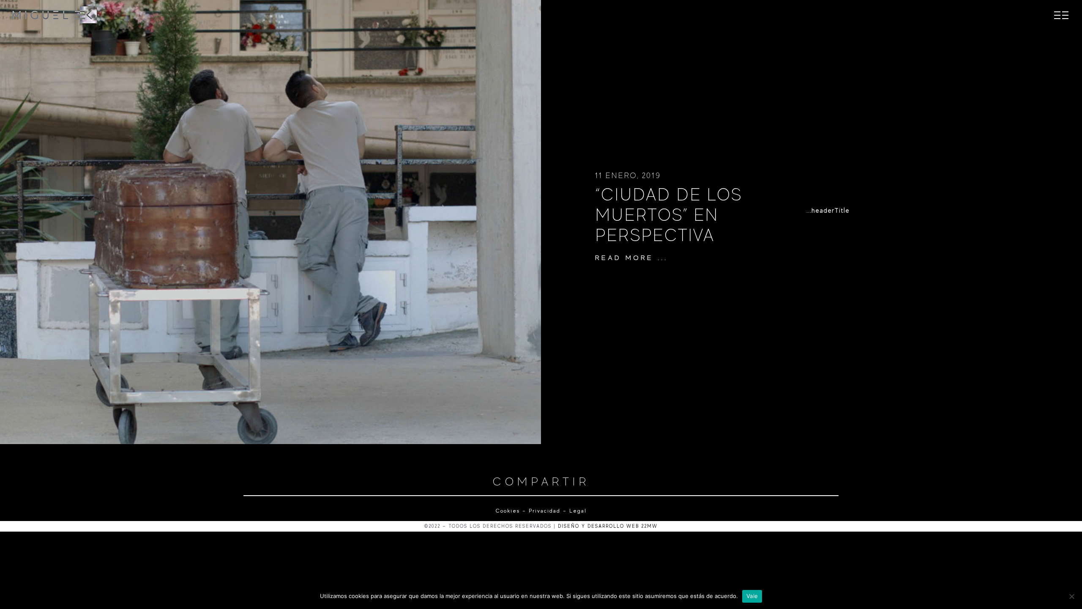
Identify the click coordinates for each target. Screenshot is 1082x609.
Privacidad (544, 511)
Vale (752, 596)
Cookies (507, 511)
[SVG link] (55, 14)
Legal (577, 511)
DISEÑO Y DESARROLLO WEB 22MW (608, 526)
